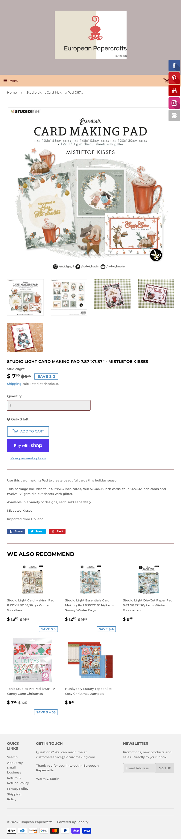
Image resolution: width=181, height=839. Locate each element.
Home (12, 92)
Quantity (14, 396)
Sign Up (165, 768)
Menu (13, 80)
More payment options (28, 458)
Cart (173, 80)
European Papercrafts (36, 822)
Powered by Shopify (72, 822)
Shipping (14, 384)
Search (12, 757)
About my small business (15, 767)
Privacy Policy (17, 788)
